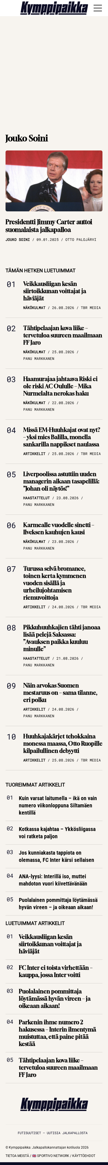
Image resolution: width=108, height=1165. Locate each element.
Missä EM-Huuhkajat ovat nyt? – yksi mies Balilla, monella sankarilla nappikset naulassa (61, 437)
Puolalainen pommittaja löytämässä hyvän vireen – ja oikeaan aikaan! (58, 904)
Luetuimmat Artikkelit (35, 923)
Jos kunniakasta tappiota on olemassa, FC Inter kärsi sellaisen (56, 857)
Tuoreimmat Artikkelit (35, 785)
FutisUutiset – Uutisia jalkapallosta (53, 1133)
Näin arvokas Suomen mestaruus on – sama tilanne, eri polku (60, 692)
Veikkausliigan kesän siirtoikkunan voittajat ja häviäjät (54, 291)
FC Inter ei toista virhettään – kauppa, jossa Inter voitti (55, 971)
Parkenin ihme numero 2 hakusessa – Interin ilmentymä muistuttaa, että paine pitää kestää (57, 1033)
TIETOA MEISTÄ (17, 1156)
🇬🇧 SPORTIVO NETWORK (50, 1156)
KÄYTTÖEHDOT (83, 1156)
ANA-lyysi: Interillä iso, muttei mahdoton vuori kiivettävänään (53, 880)
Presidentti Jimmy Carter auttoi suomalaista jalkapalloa (49, 226)
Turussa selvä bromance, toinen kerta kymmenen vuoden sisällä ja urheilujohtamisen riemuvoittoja (54, 583)
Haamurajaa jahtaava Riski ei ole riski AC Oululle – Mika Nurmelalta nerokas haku (60, 386)
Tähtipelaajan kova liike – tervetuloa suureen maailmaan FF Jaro (62, 335)
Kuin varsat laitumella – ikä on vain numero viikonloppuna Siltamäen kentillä (58, 805)
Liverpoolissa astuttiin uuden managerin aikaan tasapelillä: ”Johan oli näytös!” (61, 481)
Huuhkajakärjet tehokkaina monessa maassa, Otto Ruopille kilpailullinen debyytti (62, 743)
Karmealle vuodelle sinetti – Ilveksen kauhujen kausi (58, 528)
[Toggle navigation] (98, 8)
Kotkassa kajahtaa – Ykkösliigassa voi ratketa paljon (57, 833)
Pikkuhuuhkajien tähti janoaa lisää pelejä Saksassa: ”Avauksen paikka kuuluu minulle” (61, 638)
